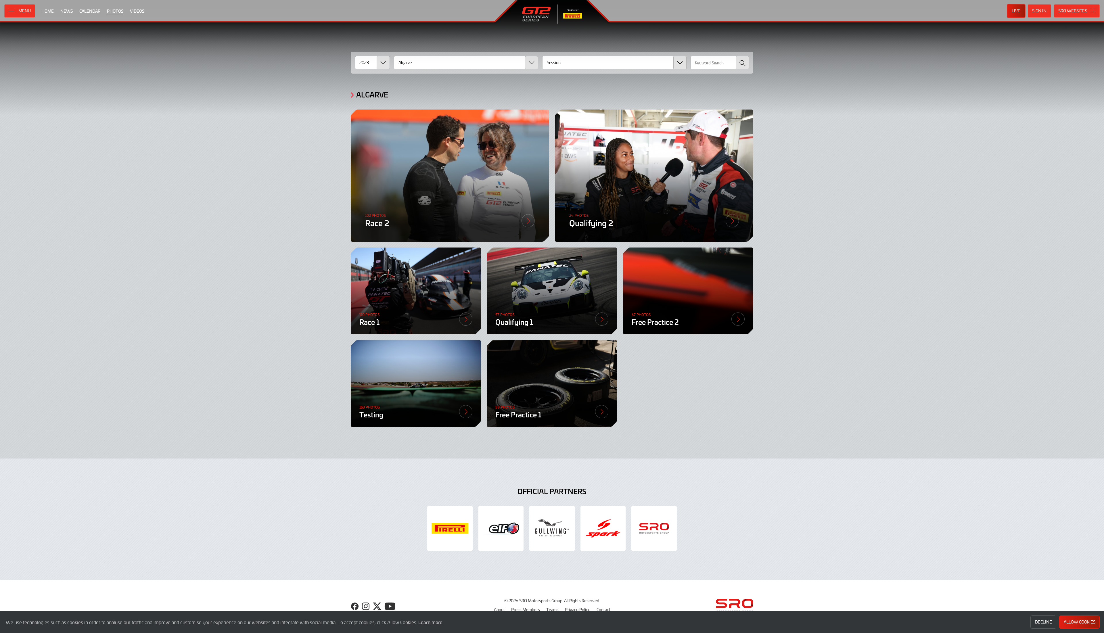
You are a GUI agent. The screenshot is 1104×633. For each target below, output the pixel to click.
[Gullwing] (552, 528)
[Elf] (501, 528)
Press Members (525, 609)
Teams (552, 609)
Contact (603, 609)
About (499, 609)
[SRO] (654, 528)
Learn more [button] (430, 622)
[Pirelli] (450, 528)
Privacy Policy (577, 609)
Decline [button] (1043, 622)
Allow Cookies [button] (1079, 622)
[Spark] (603, 528)
